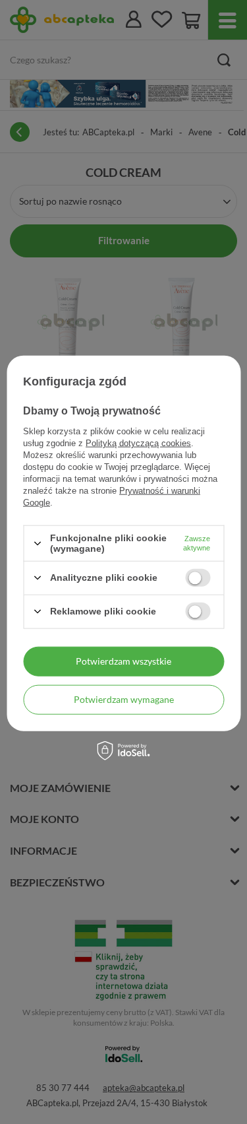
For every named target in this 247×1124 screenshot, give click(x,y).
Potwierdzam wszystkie (123, 661)
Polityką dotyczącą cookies (138, 443)
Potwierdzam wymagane (124, 699)
